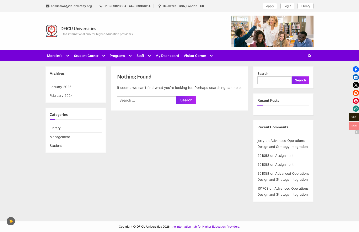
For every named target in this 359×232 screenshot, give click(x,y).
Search (262, 73)
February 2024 (61, 95)
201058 (263, 155)
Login (287, 6)
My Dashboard (167, 56)
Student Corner (86, 56)
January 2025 (60, 87)
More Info (55, 56)
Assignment (284, 155)
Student (56, 146)
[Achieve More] (272, 31)
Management (60, 137)
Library (305, 6)
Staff (140, 56)
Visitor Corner (195, 56)
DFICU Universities (78, 28)
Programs (117, 56)
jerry (260, 141)
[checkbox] (11, 221)
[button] (356, 69)
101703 (262, 188)
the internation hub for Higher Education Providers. (205, 226)
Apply (270, 6)
